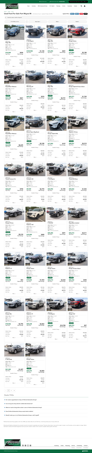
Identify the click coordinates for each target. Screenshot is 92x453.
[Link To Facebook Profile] (23, 445)
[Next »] (14, 390)
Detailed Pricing (13, 56)
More (14, 66)
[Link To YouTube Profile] (28, 445)
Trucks (62, 445)
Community (79, 445)
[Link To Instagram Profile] (30, 445)
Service (73, 445)
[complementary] (88, 449)
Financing (67, 445)
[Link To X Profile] (25, 445)
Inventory (56, 445)
